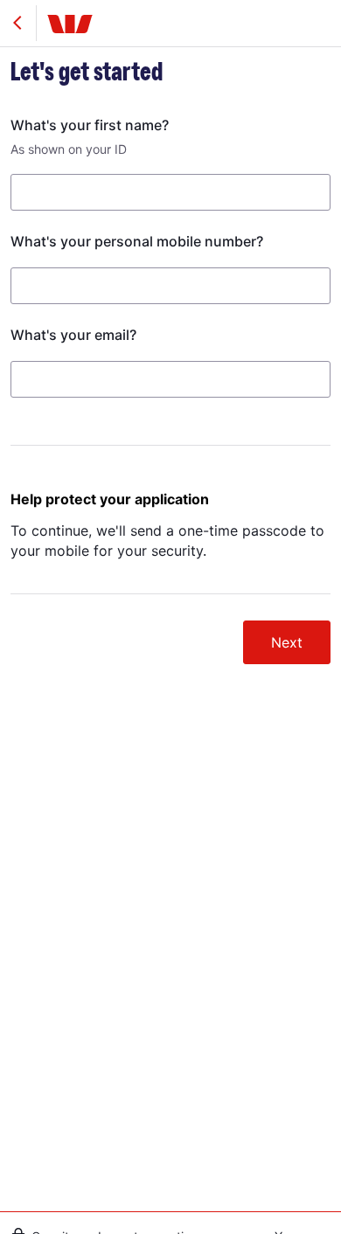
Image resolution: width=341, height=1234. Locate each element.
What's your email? (73, 334)
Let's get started (86, 73)
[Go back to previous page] (16, 23)
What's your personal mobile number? (136, 241)
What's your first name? (89, 125)
